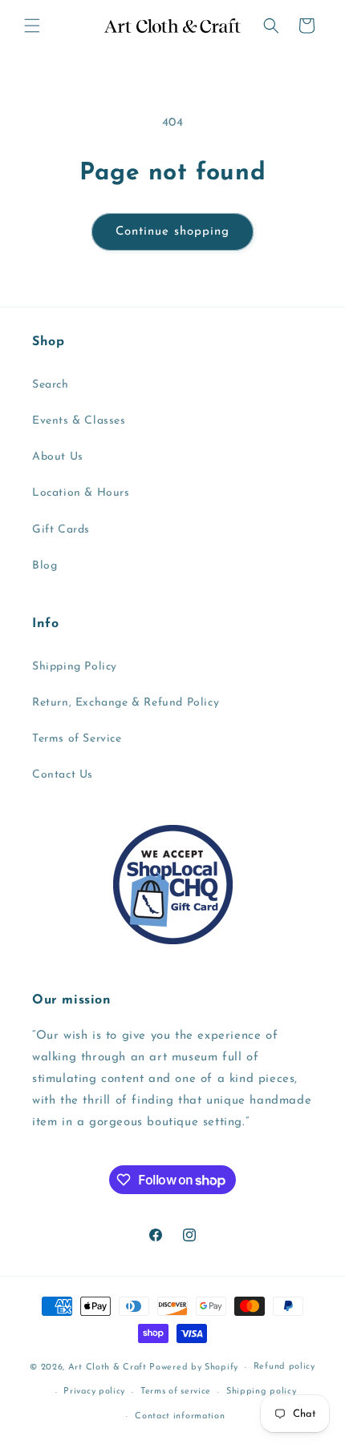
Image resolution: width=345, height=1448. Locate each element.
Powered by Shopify (193, 1367)
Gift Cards (61, 530)
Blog (44, 566)
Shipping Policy (74, 667)
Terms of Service (77, 739)
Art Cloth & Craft (107, 1367)
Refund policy (284, 1366)
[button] (32, 25)
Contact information (180, 1416)
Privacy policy (94, 1391)
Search (50, 385)
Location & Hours (81, 493)
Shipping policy (261, 1391)
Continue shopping (172, 232)
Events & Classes (79, 421)
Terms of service (175, 1391)
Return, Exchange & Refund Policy (125, 703)
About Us (57, 457)
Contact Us (62, 775)
